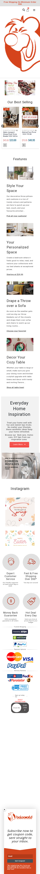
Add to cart (5, 145)
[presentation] (2, 126)
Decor (18, 130)
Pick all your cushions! (17, 216)
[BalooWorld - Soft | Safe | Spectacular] (8, 42)
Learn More (18, 444)
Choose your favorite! (16, 331)
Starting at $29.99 (15, 274)
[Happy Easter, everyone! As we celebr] (20, 545)
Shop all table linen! (15, 387)
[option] (20, 88)
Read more (24, 145)
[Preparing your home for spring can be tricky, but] (20, 512)
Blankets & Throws (9, 130)
